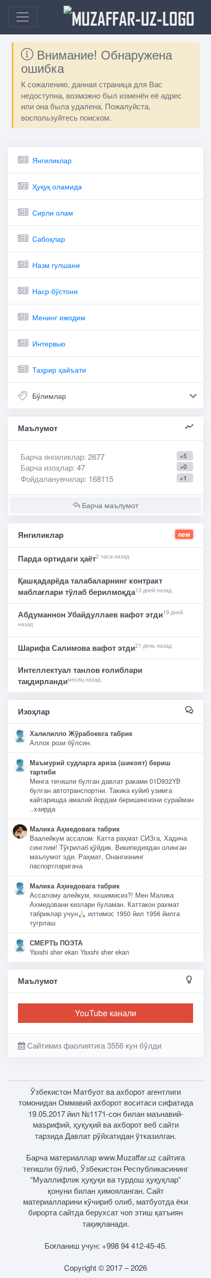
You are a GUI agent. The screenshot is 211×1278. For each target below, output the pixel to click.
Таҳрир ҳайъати (59, 369)
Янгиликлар (52, 160)
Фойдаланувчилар (52, 478)
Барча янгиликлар (62, 456)
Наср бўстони (55, 291)
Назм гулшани (56, 265)
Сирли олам (52, 212)
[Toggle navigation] (22, 17)
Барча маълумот (109, 505)
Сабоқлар (48, 239)
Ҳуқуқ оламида (57, 186)
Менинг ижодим (59, 317)
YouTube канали (105, 1013)
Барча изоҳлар (46, 467)
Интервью (49, 343)
